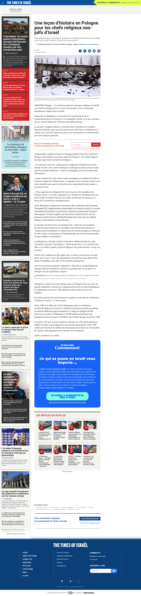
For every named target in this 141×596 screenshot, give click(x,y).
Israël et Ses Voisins (42, 507)
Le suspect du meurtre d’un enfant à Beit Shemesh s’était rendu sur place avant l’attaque (58, 460)
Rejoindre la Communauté (108, 2)
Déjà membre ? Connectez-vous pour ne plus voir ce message (67, 402)
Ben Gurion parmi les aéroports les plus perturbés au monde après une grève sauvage (14, 355)
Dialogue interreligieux (67, 507)
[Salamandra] (88, 592)
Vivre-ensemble (81, 507)
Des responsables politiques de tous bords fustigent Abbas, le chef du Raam (15, 116)
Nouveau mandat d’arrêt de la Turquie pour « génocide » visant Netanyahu (14, 233)
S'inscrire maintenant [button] (90, 519)
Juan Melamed (8, 498)
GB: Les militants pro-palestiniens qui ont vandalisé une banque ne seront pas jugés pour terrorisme (13, 522)
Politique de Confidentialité (64, 556)
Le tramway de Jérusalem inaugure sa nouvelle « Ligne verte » (15, 148)
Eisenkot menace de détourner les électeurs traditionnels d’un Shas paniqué (74, 460)
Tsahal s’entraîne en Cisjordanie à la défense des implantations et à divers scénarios (74, 436)
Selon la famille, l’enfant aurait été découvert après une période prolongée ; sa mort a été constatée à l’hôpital (14, 297)
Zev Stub (16, 156)
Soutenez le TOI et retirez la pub (130, 2)
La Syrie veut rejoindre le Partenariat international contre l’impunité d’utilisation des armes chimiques (14, 242)
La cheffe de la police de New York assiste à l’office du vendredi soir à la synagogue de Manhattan (13, 514)
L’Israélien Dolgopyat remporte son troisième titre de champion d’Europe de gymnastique (15, 451)
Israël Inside (27, 562)
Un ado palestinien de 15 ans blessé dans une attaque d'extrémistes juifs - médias (14, 87)
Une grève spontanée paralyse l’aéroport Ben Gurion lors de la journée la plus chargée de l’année (13, 363)
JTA (38, 50)
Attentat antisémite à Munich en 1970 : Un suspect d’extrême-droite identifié (59, 436)
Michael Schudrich (73, 509)
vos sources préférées (91, 44)
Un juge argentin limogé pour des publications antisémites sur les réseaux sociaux (15, 493)
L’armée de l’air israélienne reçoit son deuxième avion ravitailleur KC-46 (45, 436)
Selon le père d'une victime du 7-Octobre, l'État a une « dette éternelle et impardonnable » (14, 75)
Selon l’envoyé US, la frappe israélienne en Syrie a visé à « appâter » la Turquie (15, 197)
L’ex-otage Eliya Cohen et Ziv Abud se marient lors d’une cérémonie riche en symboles (89, 436)
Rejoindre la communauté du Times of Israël (67, 396)
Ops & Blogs (27, 566)
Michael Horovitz (9, 458)
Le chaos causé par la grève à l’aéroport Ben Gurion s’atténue (15, 329)
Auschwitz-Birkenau (60, 509)
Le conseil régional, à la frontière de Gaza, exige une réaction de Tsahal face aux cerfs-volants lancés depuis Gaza (14, 102)
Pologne (90, 507)
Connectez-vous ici (94, 523)
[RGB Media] (71, 593)
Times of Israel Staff (11, 53)
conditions (91, 148)
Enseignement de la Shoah (44, 509)
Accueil (25, 552)
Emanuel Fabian (9, 205)
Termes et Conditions (63, 552)
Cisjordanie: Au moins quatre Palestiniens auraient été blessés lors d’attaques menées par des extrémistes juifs (15, 43)
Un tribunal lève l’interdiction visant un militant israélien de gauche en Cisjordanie (15, 410)
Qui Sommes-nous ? (63, 559)
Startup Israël (28, 569)
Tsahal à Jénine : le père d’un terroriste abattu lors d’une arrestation (13, 402)
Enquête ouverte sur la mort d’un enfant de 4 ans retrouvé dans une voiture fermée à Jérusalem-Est (15, 285)
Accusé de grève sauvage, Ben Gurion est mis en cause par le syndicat (12, 347)
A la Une (25, 576)
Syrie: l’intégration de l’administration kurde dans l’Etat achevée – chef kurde (14, 251)
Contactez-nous (61, 566)
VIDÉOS (25, 572)
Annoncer (59, 562)
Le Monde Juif (54, 507)
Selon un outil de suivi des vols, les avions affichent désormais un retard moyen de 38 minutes (15, 338)
